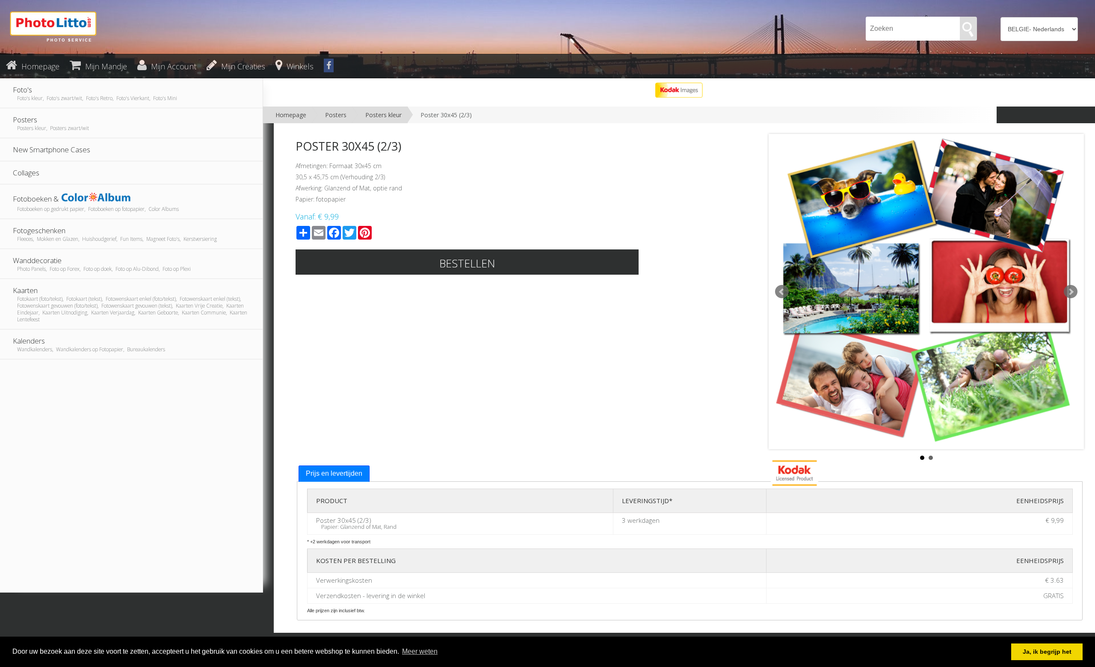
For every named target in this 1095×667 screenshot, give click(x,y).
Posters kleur (383, 115)
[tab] (334, 473)
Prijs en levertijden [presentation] (334, 473)
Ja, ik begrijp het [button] (1047, 651)
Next (1070, 292)
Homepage (290, 115)
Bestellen (467, 263)
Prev (782, 292)
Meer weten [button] (420, 651)
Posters (335, 115)
